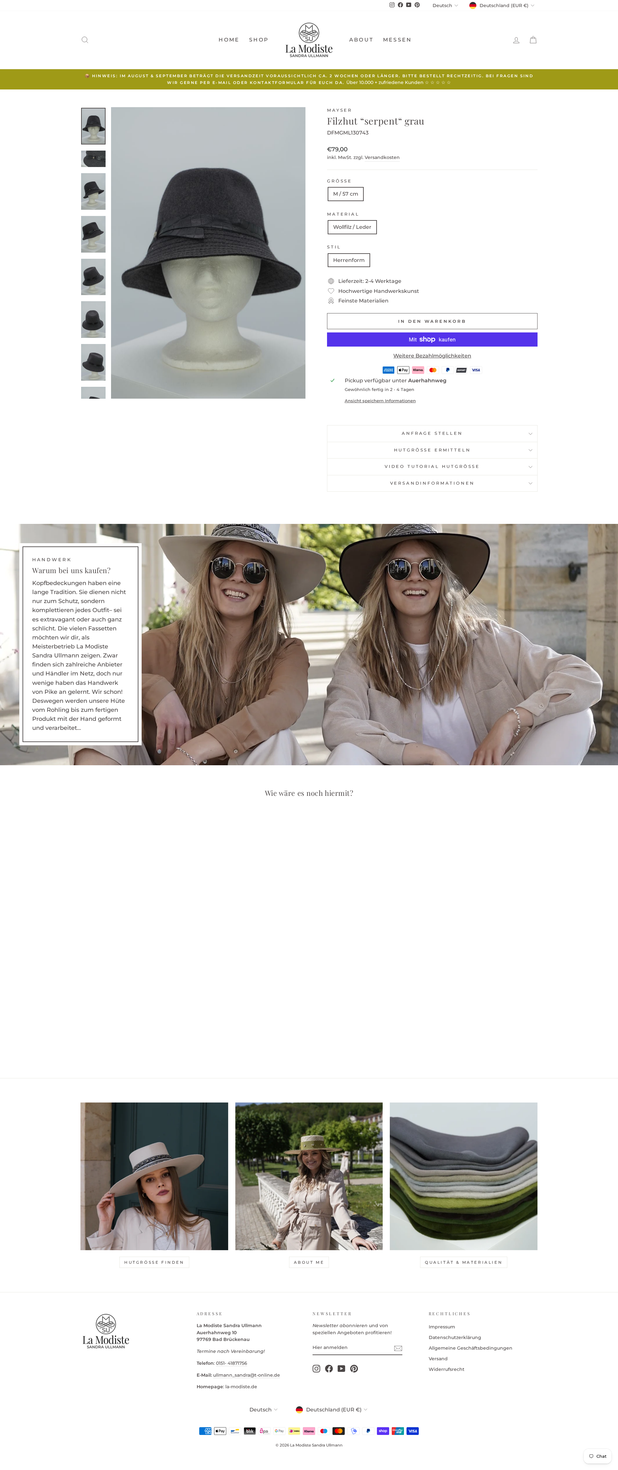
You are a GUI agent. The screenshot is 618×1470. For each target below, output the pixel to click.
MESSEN (397, 40)
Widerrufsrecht (446, 1369)
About (361, 40)
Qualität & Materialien (463, 1262)
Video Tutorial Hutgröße (432, 466)
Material (343, 214)
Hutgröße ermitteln (432, 450)
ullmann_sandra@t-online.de (246, 1375)
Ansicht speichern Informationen (380, 400)
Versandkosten (382, 157)
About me (309, 1262)
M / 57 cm (345, 194)
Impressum (442, 1326)
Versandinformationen (432, 483)
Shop (259, 40)
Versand (438, 1358)
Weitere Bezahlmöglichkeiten (432, 356)
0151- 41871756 (231, 1363)
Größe (339, 181)
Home (229, 40)
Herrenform (349, 260)
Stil (334, 247)
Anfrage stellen (432, 433)
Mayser (339, 110)
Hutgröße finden (154, 1262)
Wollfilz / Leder (352, 227)
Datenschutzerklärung (455, 1337)
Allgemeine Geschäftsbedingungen (470, 1348)
